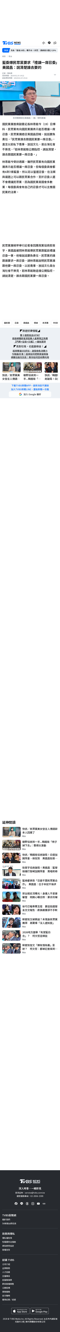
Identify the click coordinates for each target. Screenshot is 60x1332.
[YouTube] (38, 1203)
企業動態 (6, 1268)
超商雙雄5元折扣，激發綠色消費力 (30, 350)
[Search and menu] (55, 43)
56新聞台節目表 (9, 1223)
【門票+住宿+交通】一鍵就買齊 (30, 341)
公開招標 (6, 1287)
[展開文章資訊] (55, 75)
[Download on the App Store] (20, 1311)
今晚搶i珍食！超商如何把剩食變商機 (30, 354)
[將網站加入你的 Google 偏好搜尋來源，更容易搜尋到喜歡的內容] (30, 394)
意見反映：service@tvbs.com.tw (30, 1192)
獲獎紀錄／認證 (9, 1299)
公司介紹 (6, 1264)
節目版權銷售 (8, 1283)
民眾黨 (45, 322)
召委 (17, 322)
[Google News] (44, 1203)
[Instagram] (33, 1203)
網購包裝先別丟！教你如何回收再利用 (30, 357)
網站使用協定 (8, 1245)
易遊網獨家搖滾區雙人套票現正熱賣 (30, 338)
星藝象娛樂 (7, 1279)
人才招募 (6, 1272)
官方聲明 (6, 1295)
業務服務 (6, 1291)
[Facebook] (16, 1203)
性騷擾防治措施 (9, 1241)
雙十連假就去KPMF (30, 335)
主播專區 (6, 1276)
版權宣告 (6, 1249)
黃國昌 (26, 322)
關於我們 (6, 1219)
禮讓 (36, 322)
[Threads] (27, 1203)
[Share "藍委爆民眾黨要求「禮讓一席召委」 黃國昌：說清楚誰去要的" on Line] (49, 43)
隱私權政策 (7, 1237)
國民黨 (7, 322)
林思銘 (56, 322)
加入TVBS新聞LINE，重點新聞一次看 (30, 389)
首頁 (4, 56)
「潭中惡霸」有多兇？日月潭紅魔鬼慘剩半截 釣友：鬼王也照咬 (34, 50)
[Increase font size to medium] (43, 43)
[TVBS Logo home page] (11, 43)
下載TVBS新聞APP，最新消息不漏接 (30, 385)
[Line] (21, 1203)
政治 (10, 56)
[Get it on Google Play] (40, 1311)
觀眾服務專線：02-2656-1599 (30, 1196)
